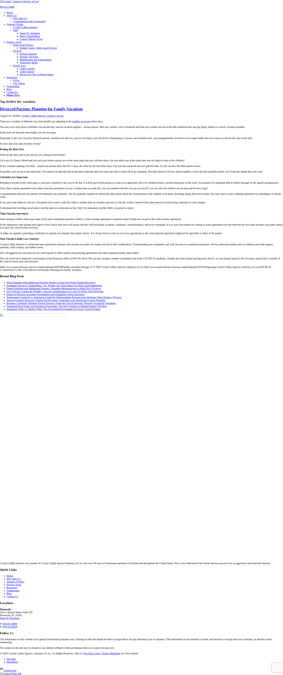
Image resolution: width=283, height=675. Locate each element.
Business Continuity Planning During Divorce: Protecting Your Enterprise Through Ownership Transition (61, 303)
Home (10, 575)
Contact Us (12, 596)
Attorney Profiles (15, 581)
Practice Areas (14, 584)
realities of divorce (81, 121)
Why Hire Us (13, 578)
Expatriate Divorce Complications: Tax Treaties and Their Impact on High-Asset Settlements (54, 285)
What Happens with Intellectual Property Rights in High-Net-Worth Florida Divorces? (51, 282)
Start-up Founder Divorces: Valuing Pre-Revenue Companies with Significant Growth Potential (56, 300)
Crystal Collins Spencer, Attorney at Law (42, 115)
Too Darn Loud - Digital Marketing (102, 653)
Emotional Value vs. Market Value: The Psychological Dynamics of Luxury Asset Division (53, 309)
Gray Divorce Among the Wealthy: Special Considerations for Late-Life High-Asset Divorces (55, 291)
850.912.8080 (7, 7)
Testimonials (13, 590)
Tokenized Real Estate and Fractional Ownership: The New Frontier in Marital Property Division (57, 306)
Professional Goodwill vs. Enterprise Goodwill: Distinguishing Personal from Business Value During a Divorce (64, 297)
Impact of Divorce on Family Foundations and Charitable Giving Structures (46, 294)
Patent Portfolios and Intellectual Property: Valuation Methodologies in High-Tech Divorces (54, 288)
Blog (9, 593)
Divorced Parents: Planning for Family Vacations (41, 109)
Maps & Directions (10, 618)
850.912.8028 (10, 626)
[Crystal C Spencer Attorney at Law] (19, 1)
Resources (12, 587)
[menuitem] (145, 12)
